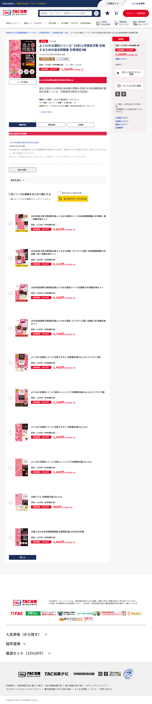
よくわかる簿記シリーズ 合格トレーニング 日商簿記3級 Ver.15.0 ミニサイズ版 (67, 392)
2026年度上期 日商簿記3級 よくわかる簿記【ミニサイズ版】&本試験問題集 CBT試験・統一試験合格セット (68, 252)
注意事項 (118, 127)
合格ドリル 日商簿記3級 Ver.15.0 (46, 496)
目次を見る (47, 112)
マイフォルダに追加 (131, 86)
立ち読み (24, 82)
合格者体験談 (85, 23)
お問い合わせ (105, 689)
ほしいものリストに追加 (131, 73)
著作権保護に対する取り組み (57, 689)
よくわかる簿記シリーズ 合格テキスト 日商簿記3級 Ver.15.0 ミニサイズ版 (65, 357)
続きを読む (22, 170)
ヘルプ (93, 689)
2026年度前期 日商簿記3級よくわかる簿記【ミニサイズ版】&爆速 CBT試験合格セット (68, 322)
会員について (120, 59)
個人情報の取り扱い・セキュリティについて (86, 685)
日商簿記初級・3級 (60, 32)
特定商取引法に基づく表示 (29, 685)
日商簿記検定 (44, 32)
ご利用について (121, 117)
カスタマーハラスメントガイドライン (23, 689)
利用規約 (10, 685)
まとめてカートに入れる (75, 198)
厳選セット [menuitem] (33, 23)
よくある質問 (81, 689)
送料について (120, 124)
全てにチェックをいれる (71, 193)
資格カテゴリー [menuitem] (12, 23)
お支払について (121, 121)
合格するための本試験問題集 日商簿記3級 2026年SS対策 (57, 531)
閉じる (22, 557)
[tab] (120, 39)
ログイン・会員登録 (136, 13)
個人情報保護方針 (53, 685)
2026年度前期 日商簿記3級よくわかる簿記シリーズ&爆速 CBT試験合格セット (67, 287)
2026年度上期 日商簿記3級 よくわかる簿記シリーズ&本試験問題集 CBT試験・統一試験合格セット (68, 217)
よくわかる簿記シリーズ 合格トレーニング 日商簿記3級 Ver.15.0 (61, 461)
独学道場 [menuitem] (52, 23)
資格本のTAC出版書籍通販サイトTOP (21, 32)
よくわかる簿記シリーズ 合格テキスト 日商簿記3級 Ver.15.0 (59, 426)
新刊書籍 (64, 23)
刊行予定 (74, 23)
